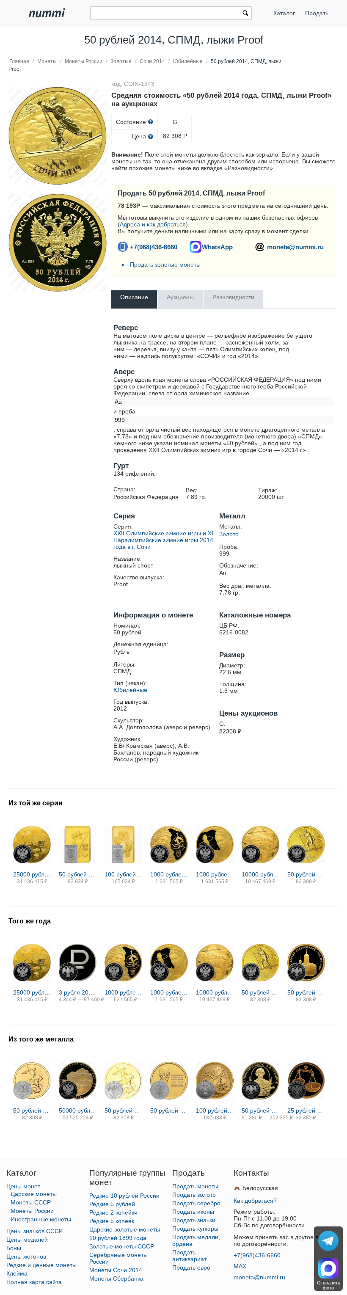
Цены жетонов (26, 1256)
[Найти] (245, 13)
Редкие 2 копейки (113, 1212)
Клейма (17, 1273)
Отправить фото (328, 1285)
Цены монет (23, 1186)
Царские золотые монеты (124, 1229)
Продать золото (194, 1194)
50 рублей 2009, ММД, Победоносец (123, 1110)
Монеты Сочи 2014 (115, 1270)
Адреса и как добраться (153, 224)
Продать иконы (193, 1211)
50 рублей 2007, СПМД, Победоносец (32, 1110)
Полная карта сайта (34, 1281)
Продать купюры (195, 1228)
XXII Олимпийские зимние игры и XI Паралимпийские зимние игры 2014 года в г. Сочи (163, 540)
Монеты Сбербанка (116, 1278)
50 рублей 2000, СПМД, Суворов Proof (260, 1110)
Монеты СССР (31, 1202)
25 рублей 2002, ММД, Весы (306, 1110)
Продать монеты (195, 1186)
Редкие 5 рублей (112, 1204)
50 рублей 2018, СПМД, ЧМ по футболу (169, 1110)
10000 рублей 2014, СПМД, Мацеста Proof (260, 874)
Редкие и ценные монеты (41, 1265)
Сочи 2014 (152, 61)
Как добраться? (255, 1200)
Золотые (121, 61)
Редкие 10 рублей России (124, 1195)
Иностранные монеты (41, 1219)
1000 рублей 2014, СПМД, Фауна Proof (215, 874)
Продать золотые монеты (165, 264)
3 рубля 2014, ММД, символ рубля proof (77, 992)
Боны (13, 1248)
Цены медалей (27, 1239)
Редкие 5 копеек (111, 1221)
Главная (19, 61)
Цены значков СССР (34, 1231)
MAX (240, 1266)
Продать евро (191, 1267)
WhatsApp (217, 247)
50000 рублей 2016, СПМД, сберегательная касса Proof (77, 1110)
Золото (229, 534)
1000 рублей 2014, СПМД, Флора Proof (169, 874)
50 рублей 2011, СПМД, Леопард (77, 874)
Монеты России (83, 61)
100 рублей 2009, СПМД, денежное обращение (215, 1110)
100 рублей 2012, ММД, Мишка (123, 874)
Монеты (47, 61)
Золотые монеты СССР (121, 1246)
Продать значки (193, 1220)
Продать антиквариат (189, 1255)
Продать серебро (196, 1203)
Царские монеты (34, 1193)
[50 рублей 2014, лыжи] (57, 135)
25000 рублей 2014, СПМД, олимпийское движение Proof (32, 874)
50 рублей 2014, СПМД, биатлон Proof (306, 874)
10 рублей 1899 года (117, 1237)
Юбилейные (188, 61)
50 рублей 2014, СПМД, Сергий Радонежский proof (306, 992)
